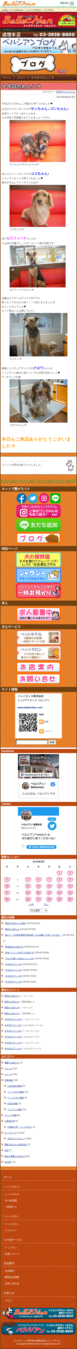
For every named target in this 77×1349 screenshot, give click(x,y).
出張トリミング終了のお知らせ (19, 952)
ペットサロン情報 (15, 1097)
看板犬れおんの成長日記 (15, 1144)
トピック (8, 1068)
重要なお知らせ (11, 1062)
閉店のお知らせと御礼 (15, 923)
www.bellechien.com (30, 707)
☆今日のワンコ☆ (13, 964)
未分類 (7, 1162)
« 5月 (31, 904)
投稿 (46, 721)
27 (38, 899)
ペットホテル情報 (15, 1092)
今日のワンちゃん (65, 91)
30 (70, 899)
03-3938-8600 (57, 34)
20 (38, 893)
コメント (48, 731)
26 (28, 899)
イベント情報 (10, 1115)
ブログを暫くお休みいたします (19, 958)
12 (28, 886)
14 (49, 886)
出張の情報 (12, 1103)
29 (59, 899)
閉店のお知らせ (12, 929)
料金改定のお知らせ (14, 946)
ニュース (8, 1074)
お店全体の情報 (14, 1086)
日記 (6, 1150)
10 (7, 886)
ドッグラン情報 (14, 1109)
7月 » (46, 904)
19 (28, 893)
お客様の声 (9, 1121)
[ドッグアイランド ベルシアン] (19, 3)
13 (38, 886)
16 (70, 886)
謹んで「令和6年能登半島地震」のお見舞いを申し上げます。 (33, 935)
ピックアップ (10, 1132)
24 (7, 899)
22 (59, 893)
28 (49, 899)
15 (59, 886)
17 (7, 893)
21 (49, 893)
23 (70, 893)
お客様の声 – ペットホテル (19, 1127)
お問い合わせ (68, 23)
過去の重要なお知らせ (14, 1156)
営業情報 (8, 1080)
